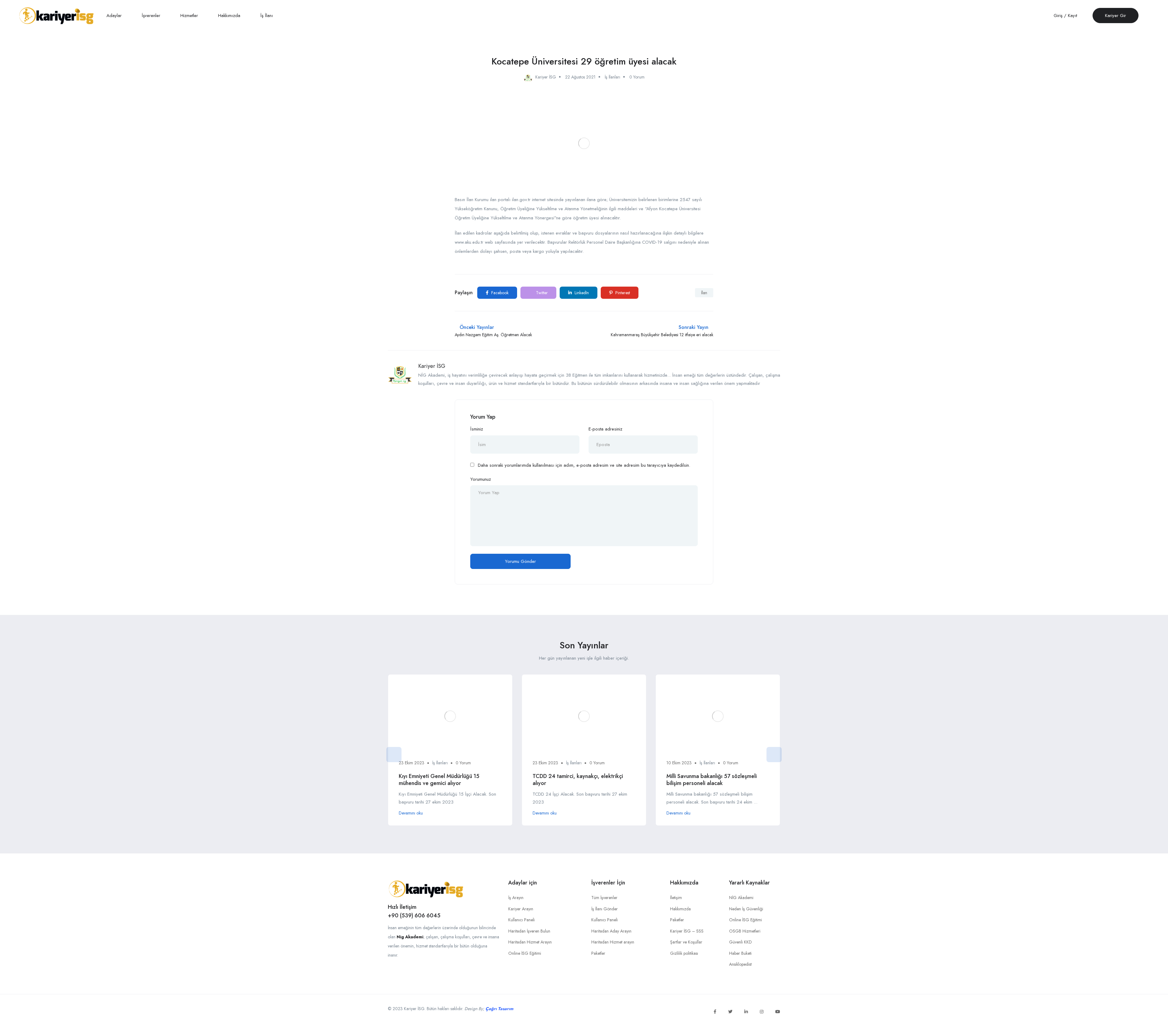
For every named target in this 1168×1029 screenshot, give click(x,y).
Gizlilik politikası (684, 953)
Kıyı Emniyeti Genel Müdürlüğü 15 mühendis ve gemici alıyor (439, 779)
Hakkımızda (230, 15)
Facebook (499, 293)
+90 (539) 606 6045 (414, 915)
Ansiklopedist (740, 964)
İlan (704, 293)
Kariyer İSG (431, 366)
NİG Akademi (741, 898)
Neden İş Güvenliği (746, 909)
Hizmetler (190, 15)
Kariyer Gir (1115, 15)
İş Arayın (515, 898)
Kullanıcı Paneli (521, 920)
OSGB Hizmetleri (744, 931)
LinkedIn (581, 293)
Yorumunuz (480, 479)
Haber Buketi (740, 953)
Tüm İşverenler (604, 898)
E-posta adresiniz (605, 429)
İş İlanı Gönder (604, 909)
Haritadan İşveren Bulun (529, 931)
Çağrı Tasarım (499, 1009)
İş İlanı (266, 15)
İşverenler (152, 15)
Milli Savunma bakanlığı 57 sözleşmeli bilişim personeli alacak (711, 779)
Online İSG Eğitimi (524, 953)
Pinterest (622, 293)
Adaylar (114, 15)
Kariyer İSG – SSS (687, 931)
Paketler (598, 953)
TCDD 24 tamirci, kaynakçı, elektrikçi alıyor (578, 779)
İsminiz (476, 429)
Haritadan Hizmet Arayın (530, 942)
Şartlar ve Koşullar (686, 942)
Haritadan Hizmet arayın (612, 942)
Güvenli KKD (740, 942)
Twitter (541, 293)
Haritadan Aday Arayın (611, 931)
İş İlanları (612, 77)
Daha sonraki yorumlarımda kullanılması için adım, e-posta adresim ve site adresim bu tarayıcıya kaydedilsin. (584, 465)
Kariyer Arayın (520, 909)
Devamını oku (411, 813)
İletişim (676, 898)
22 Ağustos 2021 (580, 77)
